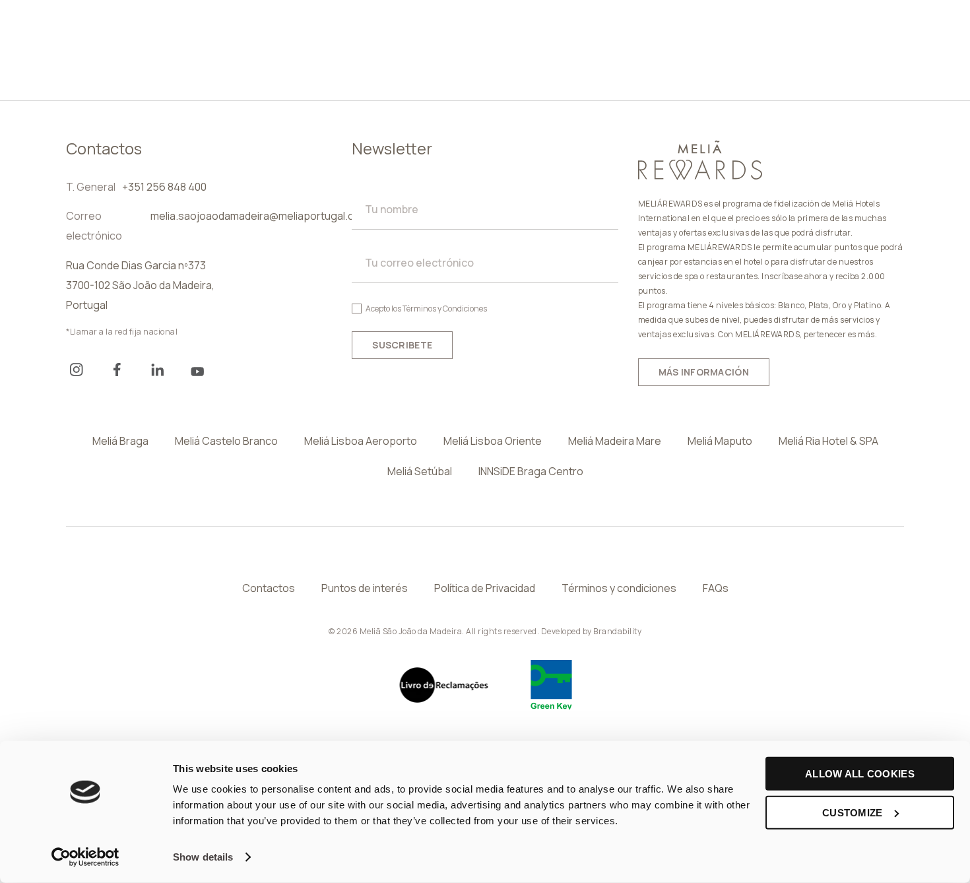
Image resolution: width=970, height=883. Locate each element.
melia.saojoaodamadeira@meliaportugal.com (259, 216)
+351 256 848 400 (164, 187)
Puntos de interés (364, 588)
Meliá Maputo (720, 441)
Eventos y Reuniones (460, 35)
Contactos (268, 588)
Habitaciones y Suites (310, 35)
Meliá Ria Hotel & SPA (828, 441)
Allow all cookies (860, 773)
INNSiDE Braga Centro (530, 471)
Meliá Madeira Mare (614, 441)
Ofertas (723, 35)
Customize (852, 812)
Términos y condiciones (619, 588)
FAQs (715, 588)
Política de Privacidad (484, 588)
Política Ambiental (300, 65)
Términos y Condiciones (445, 308)
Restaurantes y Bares (611, 35)
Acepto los (426, 308)
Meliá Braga (120, 441)
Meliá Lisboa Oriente (492, 441)
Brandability (617, 631)
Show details (203, 857)
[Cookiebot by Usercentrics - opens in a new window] (85, 857)
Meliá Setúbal (419, 471)
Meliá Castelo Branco (226, 441)
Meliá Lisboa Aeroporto (360, 441)
